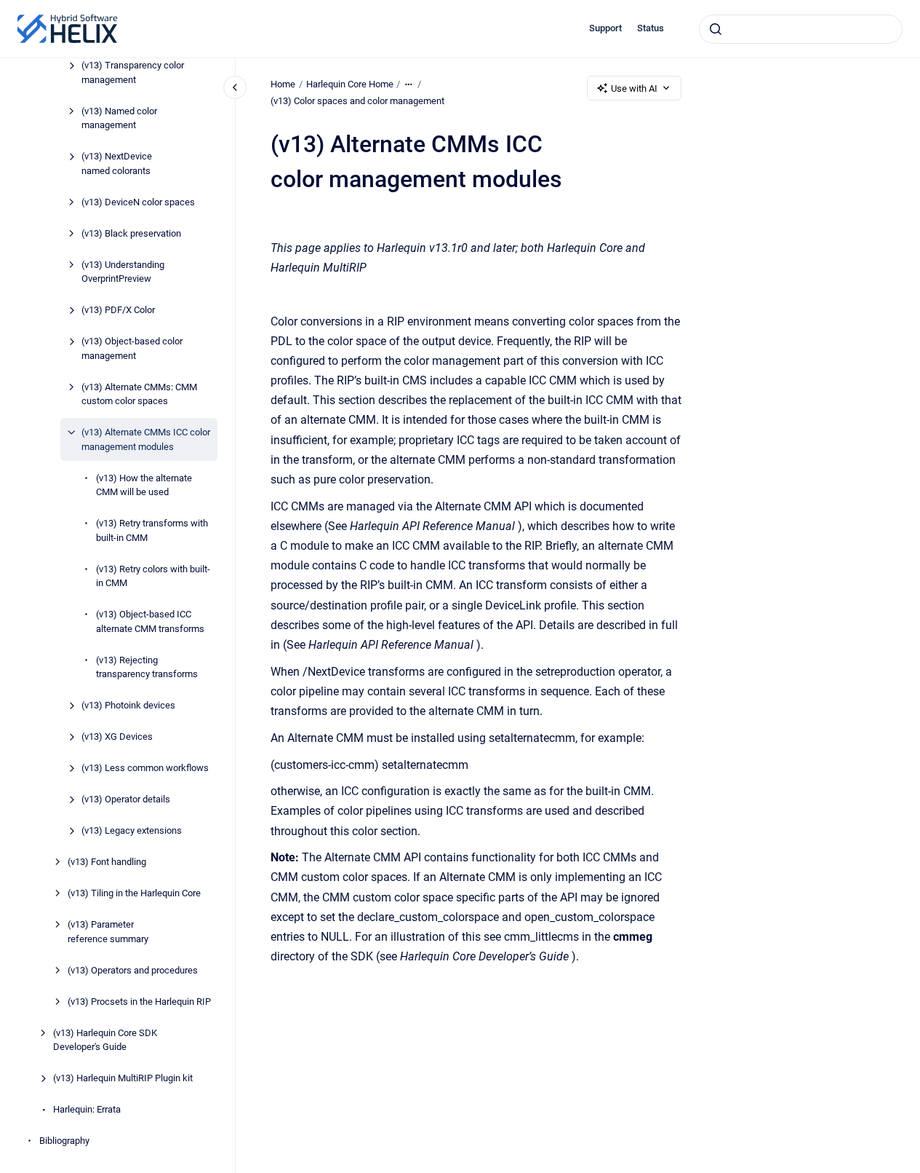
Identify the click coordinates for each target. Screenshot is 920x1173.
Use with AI (634, 88)
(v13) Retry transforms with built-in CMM (152, 530)
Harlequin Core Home (349, 84)
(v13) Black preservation (131, 233)
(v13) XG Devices (117, 736)
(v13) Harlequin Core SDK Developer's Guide (105, 1040)
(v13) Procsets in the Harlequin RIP (139, 1001)
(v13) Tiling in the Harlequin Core (134, 893)
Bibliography (64, 1140)
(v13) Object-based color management (132, 348)
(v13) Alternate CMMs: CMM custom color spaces (139, 394)
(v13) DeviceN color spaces (138, 202)
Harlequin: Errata (87, 1109)
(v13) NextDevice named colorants (116, 163)
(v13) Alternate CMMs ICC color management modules (145, 439)
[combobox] (801, 29)
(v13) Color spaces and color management (357, 100)
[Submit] (715, 29)
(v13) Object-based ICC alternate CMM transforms (150, 621)
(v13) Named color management (119, 118)
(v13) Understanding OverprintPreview (122, 272)
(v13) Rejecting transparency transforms (147, 667)
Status (650, 28)
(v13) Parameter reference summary (108, 931)
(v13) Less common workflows (145, 767)
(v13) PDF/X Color (118, 309)
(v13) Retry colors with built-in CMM (153, 576)
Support (605, 28)
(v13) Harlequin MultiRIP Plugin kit (123, 1078)
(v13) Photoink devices (128, 705)
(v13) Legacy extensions (131, 830)
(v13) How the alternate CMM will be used (144, 485)
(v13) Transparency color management (132, 72)
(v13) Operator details (125, 799)
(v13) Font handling (107, 861)
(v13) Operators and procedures (133, 970)
